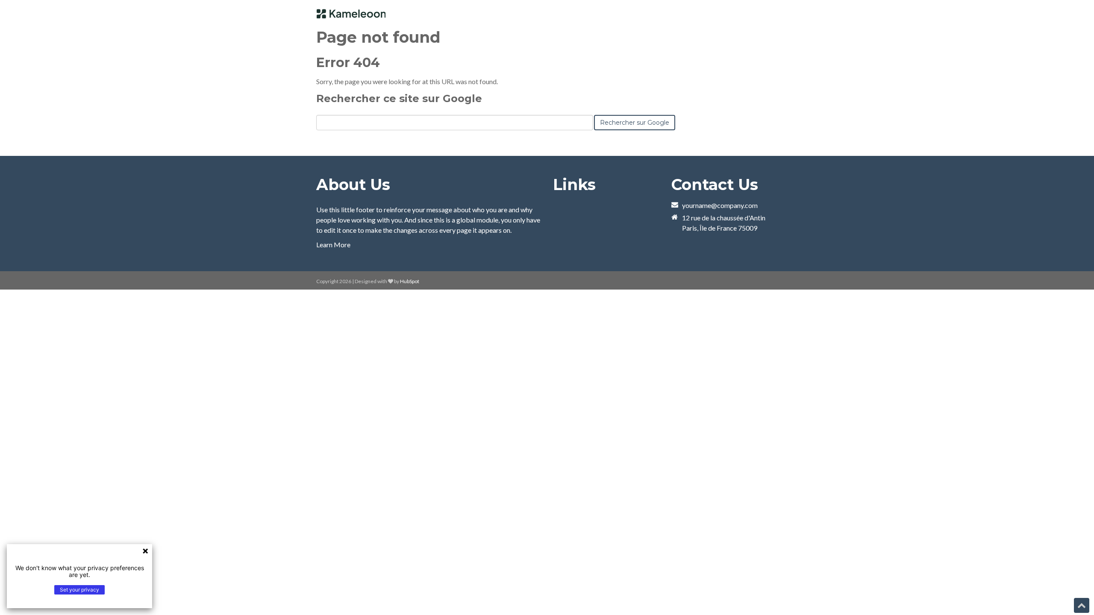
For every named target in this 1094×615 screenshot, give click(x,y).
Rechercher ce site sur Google (399, 98)
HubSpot (409, 281)
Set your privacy (79, 589)
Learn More (333, 244)
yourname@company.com (720, 205)
